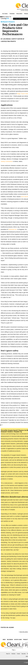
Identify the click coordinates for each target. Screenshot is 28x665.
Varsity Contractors (7, 161)
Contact (18, 653)
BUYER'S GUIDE (18, 639)
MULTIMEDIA (10, 639)
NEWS (4, 639)
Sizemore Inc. (12, 229)
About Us (8, 653)
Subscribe (23, 653)
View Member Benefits (18, 647)
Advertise (13, 653)
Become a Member (9, 647)
